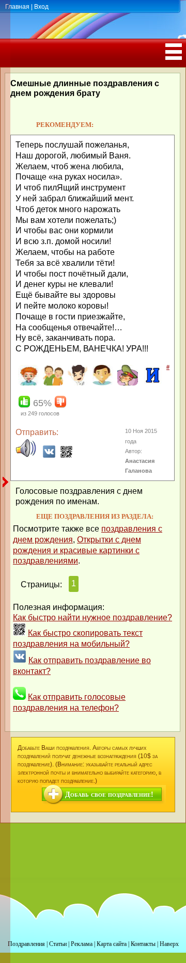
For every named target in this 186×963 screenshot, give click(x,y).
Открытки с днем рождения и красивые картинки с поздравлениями (77, 550)
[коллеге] (76, 383)
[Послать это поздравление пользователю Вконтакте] (49, 455)
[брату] (27, 383)
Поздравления (26, 944)
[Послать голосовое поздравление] (26, 455)
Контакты (143, 944)
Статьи (58, 944)
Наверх (169, 944)
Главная (17, 6)
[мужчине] (101, 383)
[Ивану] (151, 383)
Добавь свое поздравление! (109, 794)
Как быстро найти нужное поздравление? (92, 617)
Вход (41, 6)
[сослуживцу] (126, 383)
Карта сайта (112, 944)
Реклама (81, 944)
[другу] (52, 383)
